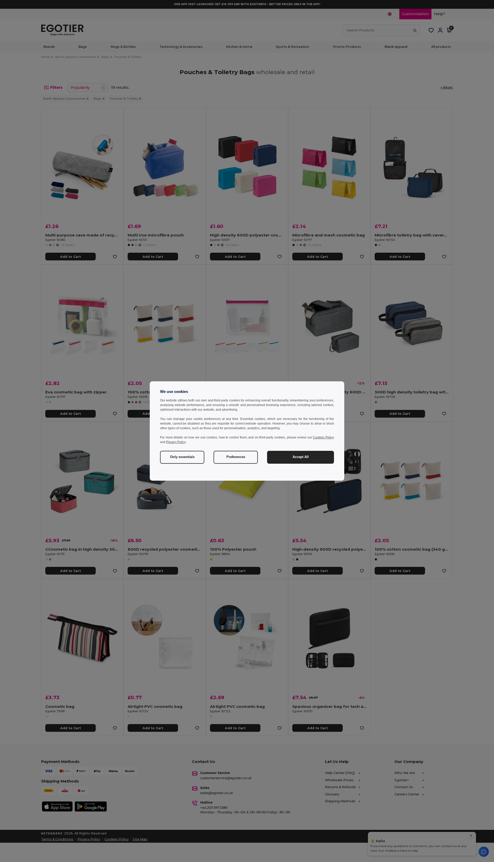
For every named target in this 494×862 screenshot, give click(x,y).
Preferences (235, 457)
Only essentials (182, 457)
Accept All (301, 457)
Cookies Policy (323, 437)
